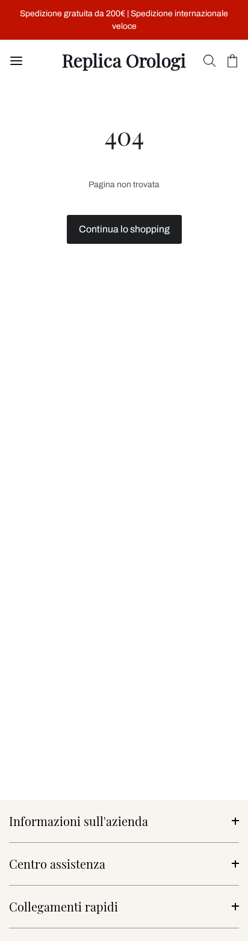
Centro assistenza (57, 864)
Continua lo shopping (124, 229)
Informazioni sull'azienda (78, 821)
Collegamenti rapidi (63, 906)
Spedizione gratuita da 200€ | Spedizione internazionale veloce (124, 20)
